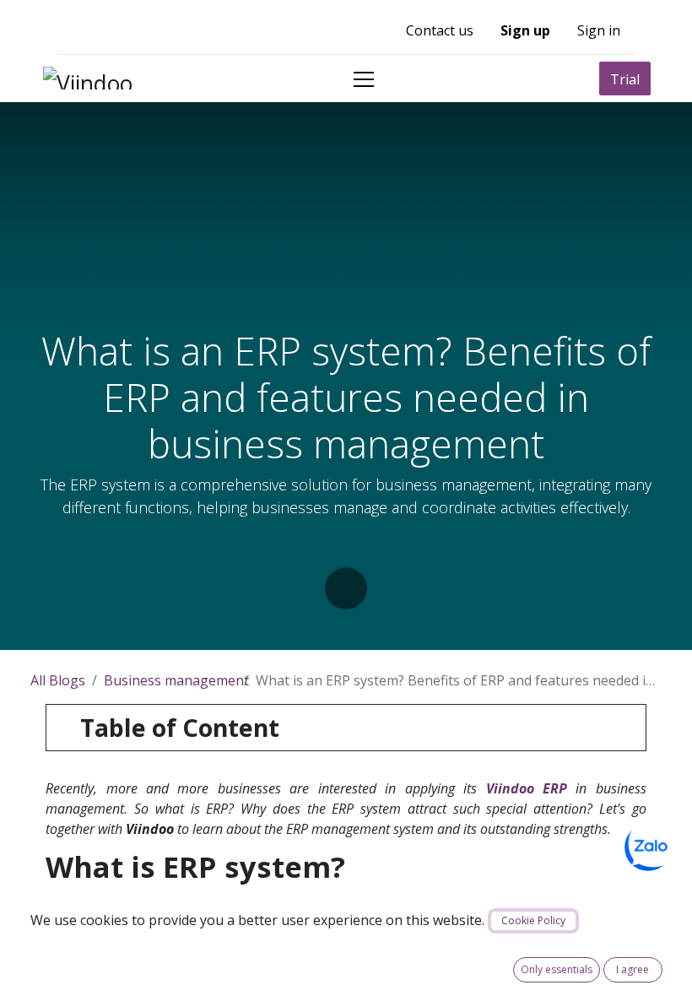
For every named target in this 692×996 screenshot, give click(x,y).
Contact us (439, 30)
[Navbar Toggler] (364, 79)
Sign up (525, 30)
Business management (176, 680)
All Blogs (57, 680)
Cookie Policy (533, 920)
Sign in (598, 30)
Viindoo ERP (526, 788)
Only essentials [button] (556, 969)
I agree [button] (632, 969)
